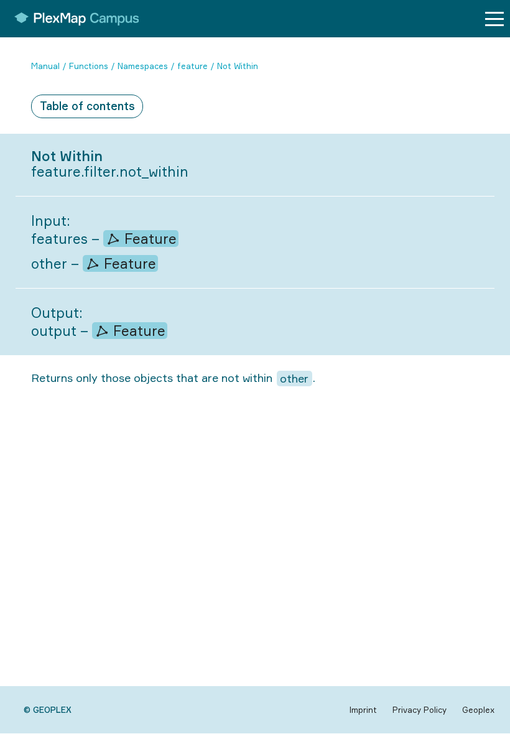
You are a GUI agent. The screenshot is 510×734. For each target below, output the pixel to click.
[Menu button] (494, 18)
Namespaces (143, 66)
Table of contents (87, 106)
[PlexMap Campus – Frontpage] (72, 18)
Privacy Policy (419, 710)
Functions (88, 66)
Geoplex (478, 710)
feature (192, 66)
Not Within (237, 66)
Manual (45, 66)
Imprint (363, 710)
